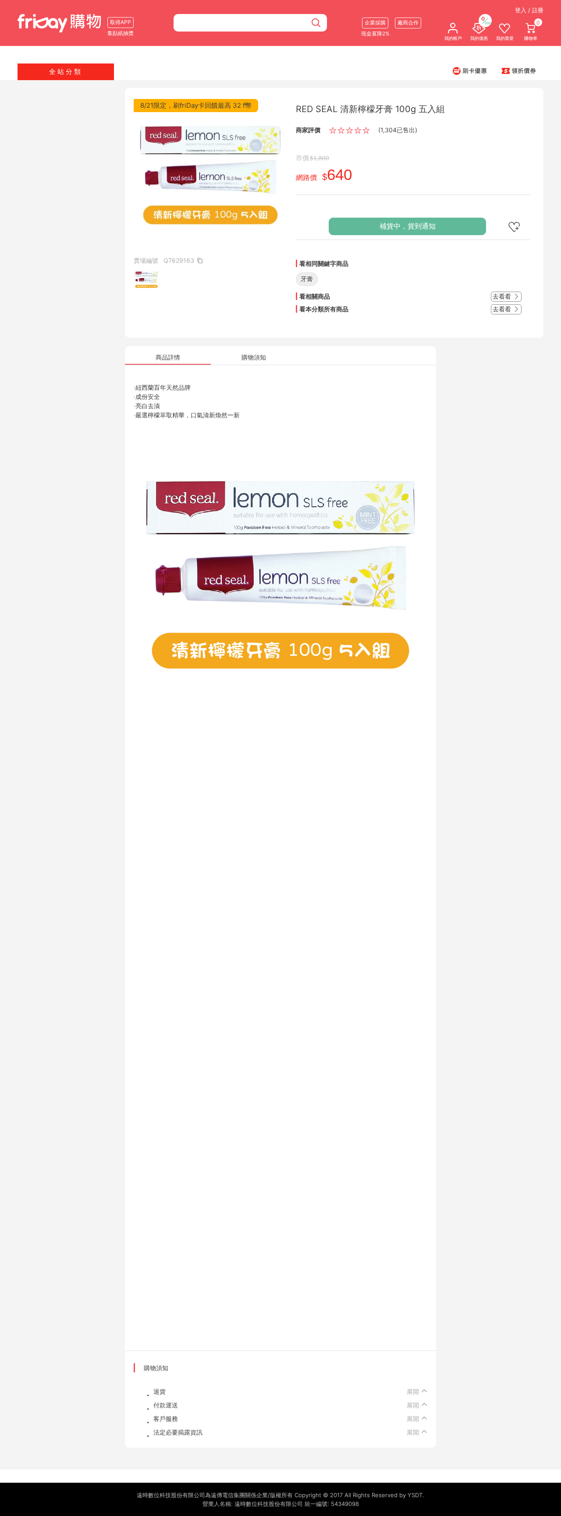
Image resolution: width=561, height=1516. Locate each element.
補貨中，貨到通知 (408, 226)
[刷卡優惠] (469, 70)
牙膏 (307, 278)
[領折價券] (518, 70)
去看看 (503, 296)
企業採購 (375, 22)
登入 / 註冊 (529, 10)
